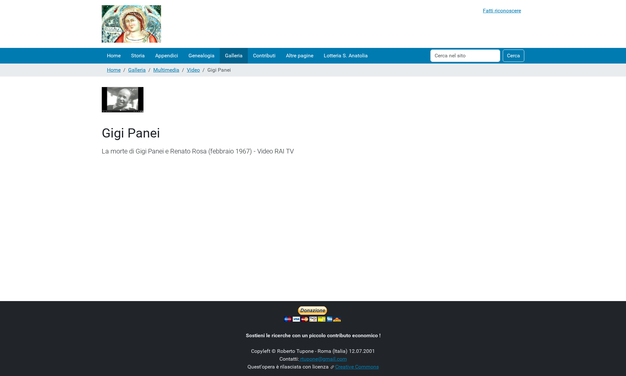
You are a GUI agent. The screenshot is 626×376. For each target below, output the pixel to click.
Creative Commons (357, 367)
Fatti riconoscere (502, 10)
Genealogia (201, 55)
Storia (138, 55)
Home (114, 55)
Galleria (234, 55)
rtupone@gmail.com (323, 359)
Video (193, 70)
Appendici (166, 55)
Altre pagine (299, 55)
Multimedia (166, 70)
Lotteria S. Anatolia (346, 55)
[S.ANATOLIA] (131, 24)
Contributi (264, 55)
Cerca (513, 55)
